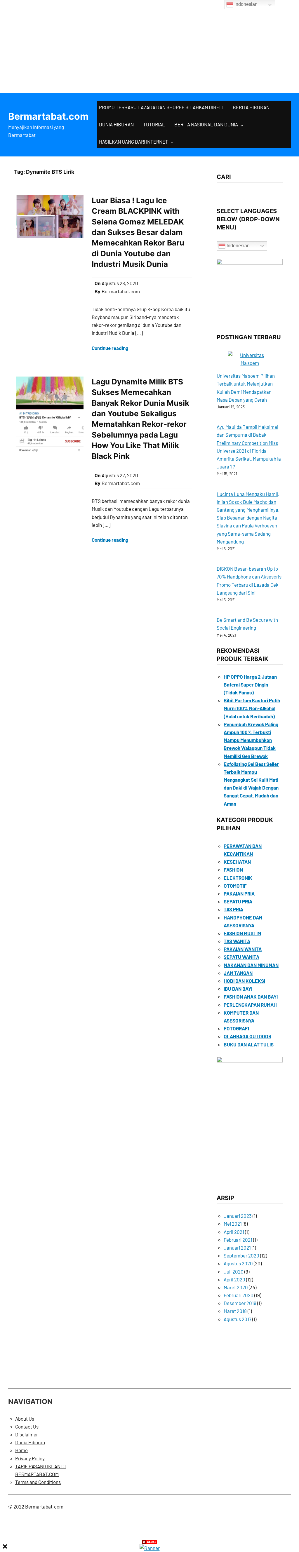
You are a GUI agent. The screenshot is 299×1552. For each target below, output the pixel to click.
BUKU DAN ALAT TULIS (249, 1044)
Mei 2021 (233, 1224)
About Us (24, 1419)
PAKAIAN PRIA (239, 893)
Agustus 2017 (237, 1319)
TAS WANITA (237, 941)
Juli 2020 (234, 1271)
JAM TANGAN (238, 973)
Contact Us (27, 1426)
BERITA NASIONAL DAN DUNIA (206, 124)
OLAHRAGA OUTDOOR (247, 1036)
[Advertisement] (149, 44)
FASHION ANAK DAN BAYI (251, 996)
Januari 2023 (238, 1216)
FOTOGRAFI (236, 1028)
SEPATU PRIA (238, 901)
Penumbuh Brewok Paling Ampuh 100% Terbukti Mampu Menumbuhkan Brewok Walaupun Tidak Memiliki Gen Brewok (251, 740)
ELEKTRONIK (238, 878)
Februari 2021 (238, 1240)
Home (21, 1450)
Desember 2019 (240, 1303)
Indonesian (237, 245)
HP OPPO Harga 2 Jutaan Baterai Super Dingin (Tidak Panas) (250, 684)
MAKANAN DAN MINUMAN (251, 965)
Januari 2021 (237, 1247)
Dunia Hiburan (30, 1442)
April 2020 (234, 1279)
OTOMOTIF (235, 886)
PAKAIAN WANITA (243, 949)
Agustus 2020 (238, 1263)
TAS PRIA (233, 909)
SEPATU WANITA (241, 957)
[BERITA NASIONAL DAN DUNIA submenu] (241, 124)
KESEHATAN (237, 862)
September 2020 (241, 1255)
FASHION (233, 869)
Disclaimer (26, 1434)
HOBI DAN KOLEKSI (244, 981)
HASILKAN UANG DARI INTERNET (133, 141)
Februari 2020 (238, 1295)
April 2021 (234, 1232)
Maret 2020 (236, 1287)
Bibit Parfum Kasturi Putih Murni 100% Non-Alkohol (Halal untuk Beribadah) (252, 708)
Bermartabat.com (48, 116)
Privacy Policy (30, 1458)
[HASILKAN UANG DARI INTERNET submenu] (172, 142)
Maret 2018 (235, 1311)
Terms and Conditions (38, 1482)
